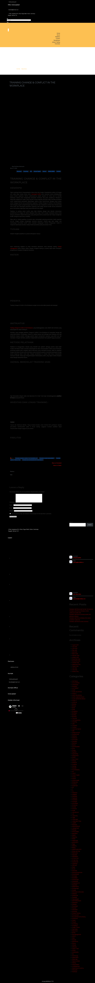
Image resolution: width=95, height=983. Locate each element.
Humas (44, 171)
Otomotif (74, 865)
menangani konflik (36, 194)
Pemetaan (74, 876)
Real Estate (75, 929)
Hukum (74, 773)
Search (71, 522)
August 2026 (75, 645)
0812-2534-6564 (77, 594)
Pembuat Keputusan (77, 872)
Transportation (75, 964)
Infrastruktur (75, 782)
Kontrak (74, 807)
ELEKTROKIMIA (76, 746)
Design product (76, 732)
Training (74, 962)
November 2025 (76, 661)
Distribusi (74, 736)
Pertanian (74, 904)
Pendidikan (75, 877)
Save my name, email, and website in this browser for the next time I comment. (31, 513)
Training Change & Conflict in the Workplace (21, 328)
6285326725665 (77, 557)
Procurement (75, 915)
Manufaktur (75, 833)
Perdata (74, 890)
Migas (73, 844)
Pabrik (73, 867)
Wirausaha (74, 970)
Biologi (74, 706)
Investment (75, 785)
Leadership (75, 815)
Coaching (26, 171)
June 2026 (74, 648)
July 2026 (74, 646)
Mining (73, 847)
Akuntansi (74, 686)
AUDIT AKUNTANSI (77, 691)
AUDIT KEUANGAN (77, 695)
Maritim (74, 835)
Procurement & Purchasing (78, 916)
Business (24, 69)
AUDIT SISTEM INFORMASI (78, 699)
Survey (74, 950)
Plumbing (74, 911)
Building (74, 714)
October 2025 (75, 662)
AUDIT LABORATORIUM (78, 697)
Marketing (74, 837)
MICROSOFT (75, 842)
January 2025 (75, 671)
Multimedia (75, 853)
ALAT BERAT (75, 688)
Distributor (74, 738)
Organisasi (74, 863)
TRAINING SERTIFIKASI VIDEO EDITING (78, 621)
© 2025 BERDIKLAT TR (47, 981)
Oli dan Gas (75, 860)
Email (11, 508)
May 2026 (74, 650)
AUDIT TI (74, 700)
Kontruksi (74, 808)
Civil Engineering (76, 720)
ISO (73, 787)
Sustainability (75, 952)
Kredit (73, 810)
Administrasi (75, 684)
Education (74, 741)
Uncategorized (76, 966)
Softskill (58, 171)
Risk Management (76, 934)
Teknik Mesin (75, 957)
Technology (75, 955)
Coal (73, 723)
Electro (74, 745)
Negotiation (75, 856)
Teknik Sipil (74, 959)
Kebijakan (74, 794)
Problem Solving (76, 913)
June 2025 (74, 669)
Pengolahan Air (76, 883)
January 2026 (75, 657)
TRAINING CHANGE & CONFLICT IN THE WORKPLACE (26, 458)
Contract (74, 727)
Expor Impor (75, 759)
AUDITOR (74, 702)
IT (72, 789)
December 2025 (76, 659)
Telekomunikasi (76, 961)
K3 (72, 791)
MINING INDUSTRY (77, 849)
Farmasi (74, 760)
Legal (73, 817)
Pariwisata (74, 870)
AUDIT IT (74, 693)
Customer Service (76, 729)
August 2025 (75, 666)
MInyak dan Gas (76, 851)
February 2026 (75, 655)
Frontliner (74, 764)
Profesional (75, 918)
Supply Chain (75, 948)
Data (73, 730)
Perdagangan (75, 888)
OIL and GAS (75, 858)
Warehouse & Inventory (78, 968)
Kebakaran (74, 792)
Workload (74, 971)
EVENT (74, 757)
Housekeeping (75, 769)
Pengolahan (75, 881)
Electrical (74, 743)
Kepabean (74, 798)
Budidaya (74, 713)
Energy (74, 750)
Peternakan (75, 909)
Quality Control (76, 927)
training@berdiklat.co (78, 562)
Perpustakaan (75, 899)
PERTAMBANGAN (76, 900)
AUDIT (73, 690)
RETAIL (74, 932)
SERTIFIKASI (75, 941)
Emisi (73, 748)
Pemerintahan (75, 874)
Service (74, 943)
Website (11, 510)
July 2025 (74, 668)
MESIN (73, 838)
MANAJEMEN (51, 171)
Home (18, 69)
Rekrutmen (75, 931)
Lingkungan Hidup (76, 821)
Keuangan (74, 801)
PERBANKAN (75, 886)
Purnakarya (75, 925)
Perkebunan (75, 895)
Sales (73, 938)
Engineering (75, 753)
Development (75, 734)
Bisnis (73, 707)
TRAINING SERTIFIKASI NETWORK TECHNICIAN (81, 609)
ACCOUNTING (75, 683)
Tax (73, 954)
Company (74, 725)
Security (74, 939)
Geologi (74, 766)
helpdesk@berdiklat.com (79, 598)
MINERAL (74, 846)
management (75, 828)
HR (31, 171)
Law (73, 814)
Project (74, 920)
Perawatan (74, 885)
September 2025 (76, 664)
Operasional (75, 861)
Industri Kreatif (75, 780)
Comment (12, 502)
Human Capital (37, 171)
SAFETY (74, 936)
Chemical (74, 718)
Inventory (74, 784)
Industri (74, 778)
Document (74, 739)
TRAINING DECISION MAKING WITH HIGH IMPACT (32, 459)
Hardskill (74, 768)
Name (11, 505)
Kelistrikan (74, 796)
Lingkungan (75, 819)
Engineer (74, 752)
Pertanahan (75, 902)
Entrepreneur (75, 755)
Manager (74, 830)
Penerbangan (75, 879)
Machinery (74, 824)
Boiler (73, 709)
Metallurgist (75, 840)
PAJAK (73, 869)
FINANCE (74, 762)
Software (74, 947)
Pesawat (74, 908)
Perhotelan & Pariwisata (78, 892)
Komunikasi (75, 803)
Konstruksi (74, 805)
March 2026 (75, 653)
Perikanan (74, 893)
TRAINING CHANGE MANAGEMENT (47, 458)
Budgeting (74, 711)
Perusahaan (75, 906)
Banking (74, 704)
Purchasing (75, 924)
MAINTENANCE (76, 826)
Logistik (74, 823)
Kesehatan (74, 799)
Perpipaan (74, 897)
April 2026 (74, 652)
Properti (74, 922)
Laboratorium (75, 812)
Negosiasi (74, 854)
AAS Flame (75, 681)
